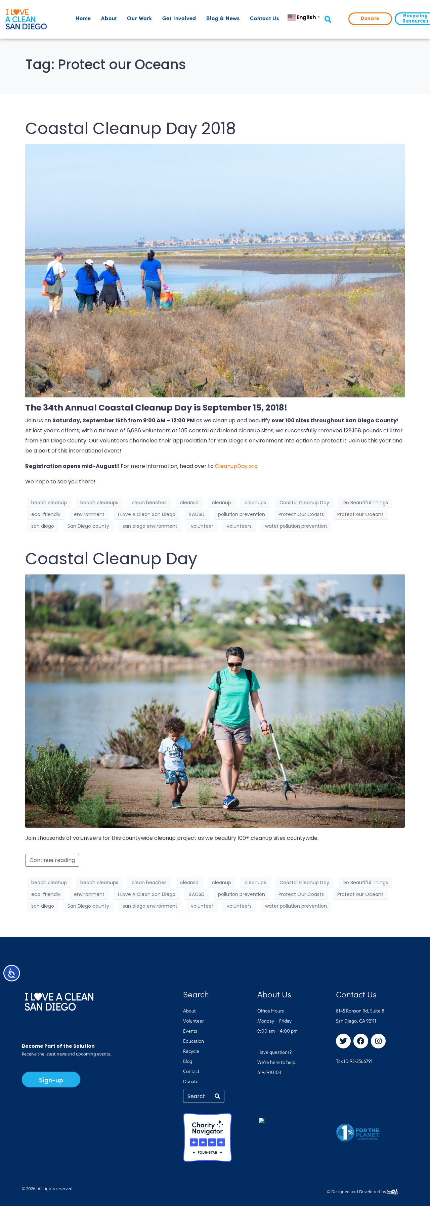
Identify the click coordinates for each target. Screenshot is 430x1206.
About (109, 18)
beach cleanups (99, 502)
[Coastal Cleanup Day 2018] (215, 270)
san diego (42, 526)
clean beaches (149, 502)
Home (83, 18)
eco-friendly (45, 514)
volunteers (239, 526)
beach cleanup (49, 502)
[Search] (217, 1096)
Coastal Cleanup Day (304, 502)
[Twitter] (343, 1041)
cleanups (255, 502)
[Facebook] (360, 1041)
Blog (187, 1062)
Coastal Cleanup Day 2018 (130, 128)
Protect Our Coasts (301, 514)
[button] (328, 19)
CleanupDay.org (236, 466)
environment (89, 514)
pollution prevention (241, 514)
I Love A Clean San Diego (146, 514)
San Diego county (88, 526)
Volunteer (193, 1021)
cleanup (221, 502)
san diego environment (150, 526)
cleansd (189, 502)
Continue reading (52, 860)
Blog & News (223, 18)
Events (190, 1031)
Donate (191, 1082)
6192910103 (269, 1073)
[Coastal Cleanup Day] (215, 701)
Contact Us (264, 18)
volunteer (202, 526)
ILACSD (197, 514)
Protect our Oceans (360, 514)
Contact (191, 1072)
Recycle (191, 1051)
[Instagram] (378, 1041)
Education (193, 1041)
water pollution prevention (296, 526)
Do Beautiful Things (365, 502)
